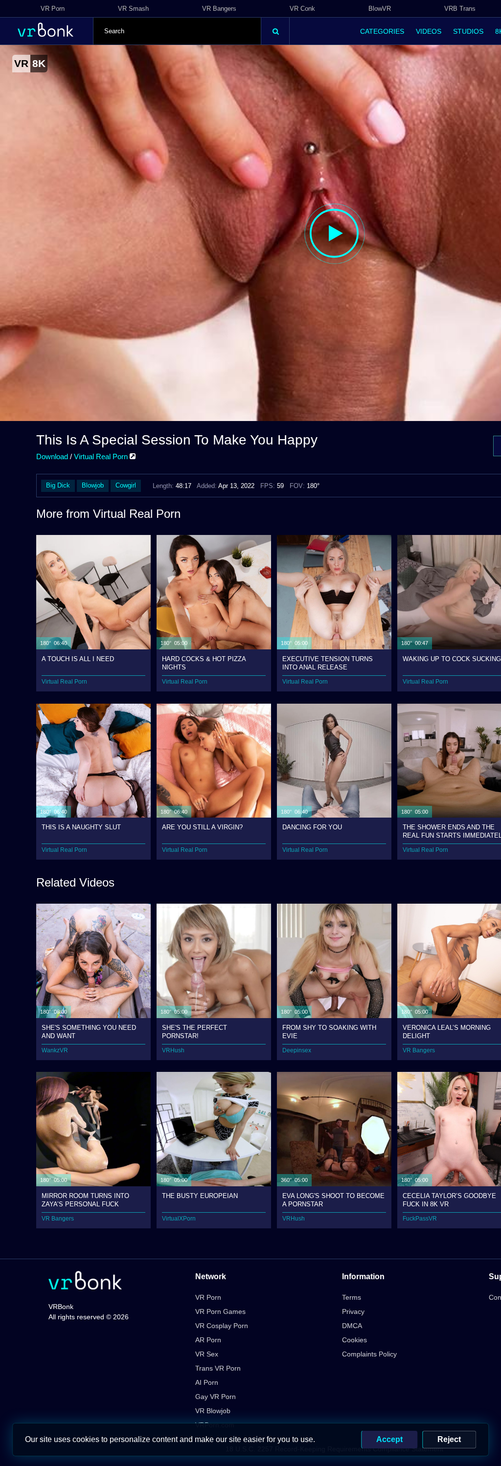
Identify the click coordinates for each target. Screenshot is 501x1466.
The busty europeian (200, 1195)
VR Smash (133, 8)
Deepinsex (296, 1050)
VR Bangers (219, 8)
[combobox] (177, 31)
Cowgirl (125, 485)
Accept (389, 1439)
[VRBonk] (85, 1281)
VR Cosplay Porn (221, 1326)
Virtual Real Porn (102, 456)
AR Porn (208, 1340)
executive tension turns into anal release (327, 662)
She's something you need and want (89, 1031)
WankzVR (55, 1050)
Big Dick (58, 485)
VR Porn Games (220, 1311)
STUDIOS (468, 31)
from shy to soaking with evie (329, 1031)
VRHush (173, 1050)
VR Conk (302, 8)
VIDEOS (428, 31)
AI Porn (206, 1382)
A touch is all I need (78, 659)
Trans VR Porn (218, 1368)
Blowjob (93, 485)
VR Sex (206, 1354)
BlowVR (379, 8)
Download (52, 456)
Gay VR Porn (215, 1396)
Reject (449, 1439)
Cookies (354, 1340)
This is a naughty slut (81, 827)
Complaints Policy (369, 1354)
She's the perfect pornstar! (194, 1031)
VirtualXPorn (179, 1218)
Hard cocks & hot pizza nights (204, 662)
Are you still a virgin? (202, 827)
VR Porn (53, 8)
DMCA (352, 1326)
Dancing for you (312, 827)
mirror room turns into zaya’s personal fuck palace (85, 1199)
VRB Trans (460, 8)
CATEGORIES (382, 31)
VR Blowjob (212, 1411)
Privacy (353, 1311)
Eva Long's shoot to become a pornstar (333, 1199)
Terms (351, 1297)
